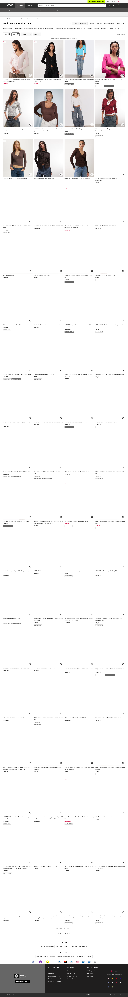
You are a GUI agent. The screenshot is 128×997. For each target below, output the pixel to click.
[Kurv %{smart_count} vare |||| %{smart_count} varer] (118, 5)
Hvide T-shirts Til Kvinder (84, 956)
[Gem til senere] (30, 75)
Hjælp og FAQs (111, 1)
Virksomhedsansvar (72, 976)
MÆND (30, 5)
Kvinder (16, 19)
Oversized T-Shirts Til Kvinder (45, 956)
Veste (65, 947)
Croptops (91, 23)
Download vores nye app (96, 1)
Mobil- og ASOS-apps (92, 971)
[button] (108, 978)
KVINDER (20, 5)
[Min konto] (110, 5)
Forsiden (9, 19)
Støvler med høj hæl (47, 947)
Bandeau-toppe (109, 23)
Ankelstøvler (83, 947)
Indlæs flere (64, 934)
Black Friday (90, 976)
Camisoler (119, 23)
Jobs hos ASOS (71, 973)
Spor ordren (51, 973)
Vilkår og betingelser (107, 995)
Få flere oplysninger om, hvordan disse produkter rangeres (63, 38)
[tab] (10, 10)
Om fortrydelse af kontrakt (54, 978)
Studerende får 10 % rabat (54, 981)
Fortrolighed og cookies (96, 995)
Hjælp (49, 971)
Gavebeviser (90, 973)
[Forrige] (70, 23)
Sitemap (50, 984)
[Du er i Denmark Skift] (118, 1)
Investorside (70, 978)
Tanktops (99, 23)
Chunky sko (73, 947)
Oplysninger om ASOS (84, 995)
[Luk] (30, 34)
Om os (69, 971)
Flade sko (59, 947)
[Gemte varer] (114, 5)
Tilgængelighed (117, 995)
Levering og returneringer (54, 976)
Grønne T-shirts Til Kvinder (65, 956)
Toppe (22, 19)
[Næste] (123, 23)
